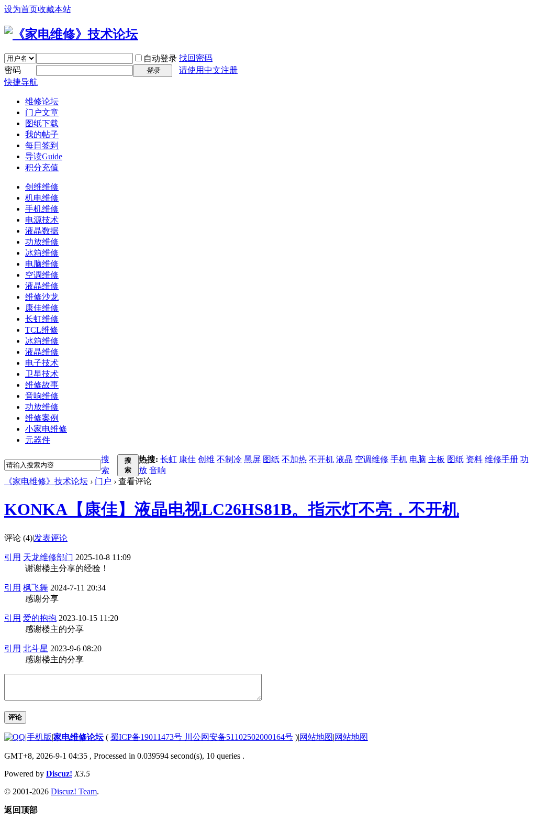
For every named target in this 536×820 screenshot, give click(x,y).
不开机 (321, 459)
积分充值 (42, 167)
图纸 (271, 459)
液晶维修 (42, 285)
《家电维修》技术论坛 (46, 481)
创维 (206, 459)
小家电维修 (46, 428)
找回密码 (196, 57)
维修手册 (501, 459)
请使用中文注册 (208, 69)
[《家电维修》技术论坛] (71, 34)
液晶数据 (42, 230)
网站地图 (316, 736)
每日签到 (42, 145)
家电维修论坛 (78, 736)
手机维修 (42, 208)
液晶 (344, 459)
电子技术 (42, 362)
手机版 (39, 736)
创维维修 (42, 186)
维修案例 (42, 417)
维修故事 (42, 384)
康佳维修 (42, 307)
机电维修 (42, 197)
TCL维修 (41, 329)
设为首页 (21, 9)
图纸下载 (42, 123)
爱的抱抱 (40, 618)
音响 (157, 470)
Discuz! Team (74, 791)
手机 (398, 459)
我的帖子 (42, 134)
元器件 (37, 439)
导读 (43, 156)
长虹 (168, 459)
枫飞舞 (35, 587)
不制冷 (229, 459)
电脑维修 (42, 263)
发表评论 (51, 537)
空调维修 (42, 274)
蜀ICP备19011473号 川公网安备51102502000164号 (201, 736)
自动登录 (160, 58)
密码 (12, 69)
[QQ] (14, 736)
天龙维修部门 (48, 557)
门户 (103, 481)
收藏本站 (54, 9)
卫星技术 (42, 373)
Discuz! (59, 773)
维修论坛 (42, 101)
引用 (12, 557)
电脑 (417, 459)
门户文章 (42, 112)
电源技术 (42, 219)
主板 (436, 459)
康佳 (187, 459)
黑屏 (252, 459)
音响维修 (42, 395)
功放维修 (42, 241)
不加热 (294, 459)
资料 (474, 459)
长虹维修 (42, 318)
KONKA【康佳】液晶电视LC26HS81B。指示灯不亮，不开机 (231, 509)
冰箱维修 (42, 252)
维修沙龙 (42, 296)
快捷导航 (21, 82)
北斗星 (35, 648)
